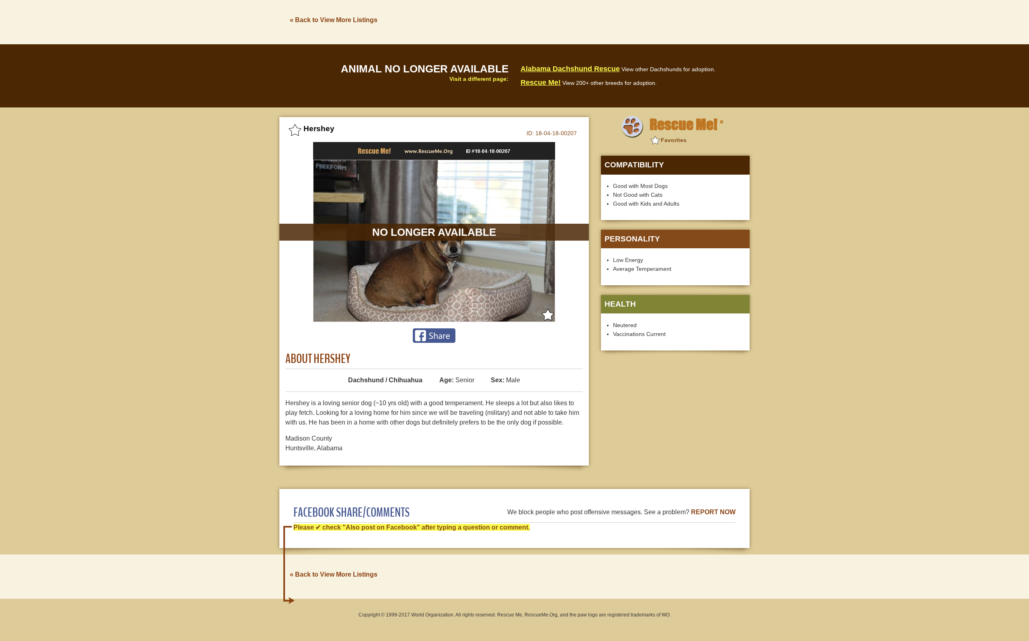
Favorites (674, 140)
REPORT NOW (713, 512)
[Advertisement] (603, 21)
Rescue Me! (541, 82)
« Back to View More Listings (333, 19)
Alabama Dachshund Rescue (570, 69)
